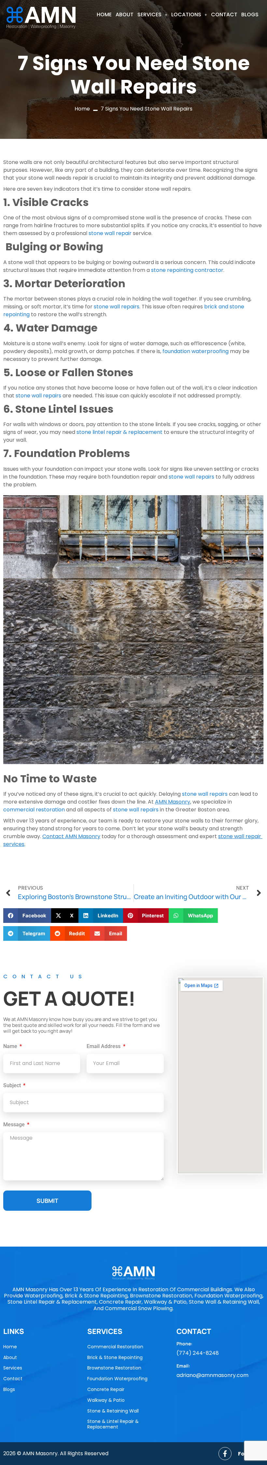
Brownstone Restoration (114, 1368)
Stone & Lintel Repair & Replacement (113, 1424)
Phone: (184, 1343)
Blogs (250, 14)
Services (149, 14)
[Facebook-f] (225, 1453)
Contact (224, 14)
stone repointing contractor (187, 270)
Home (104, 14)
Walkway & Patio (106, 1400)
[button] (152, 14)
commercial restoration (34, 809)
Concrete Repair (105, 1389)
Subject (12, 1085)
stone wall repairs (116, 306)
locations (186, 14)
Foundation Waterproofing (117, 1378)
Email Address (104, 1046)
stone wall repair (109, 233)
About (125, 14)
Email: (183, 1366)
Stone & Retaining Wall (113, 1411)
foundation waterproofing (195, 351)
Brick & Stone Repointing (115, 1357)
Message (14, 1125)
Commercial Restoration (115, 1346)
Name (11, 1046)
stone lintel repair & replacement (120, 432)
